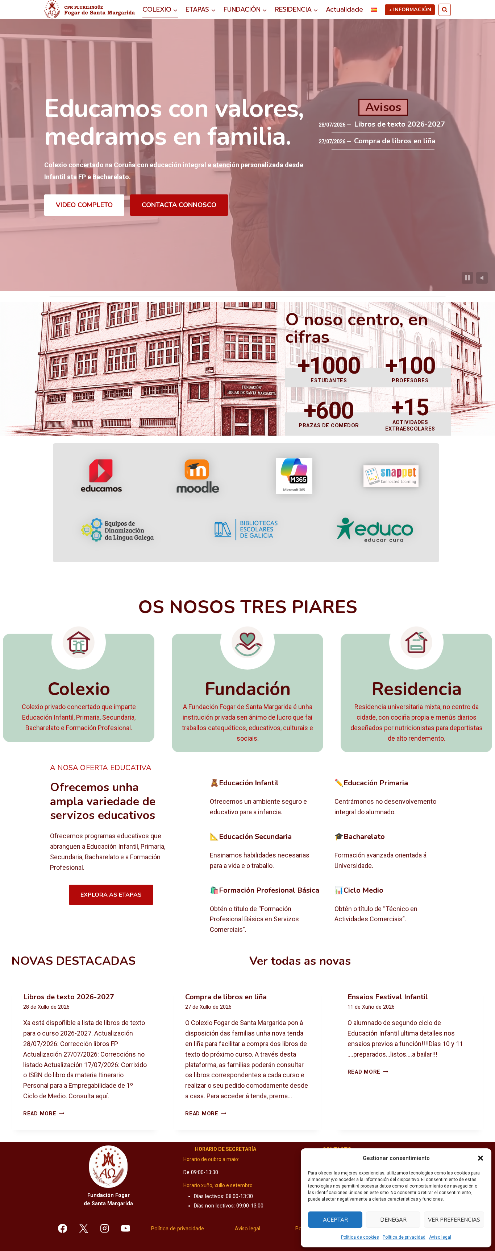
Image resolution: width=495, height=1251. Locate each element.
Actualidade (344, 9)
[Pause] (467, 278)
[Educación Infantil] (266, 797)
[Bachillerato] (391, 851)
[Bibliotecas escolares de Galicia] (246, 529)
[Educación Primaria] (391, 797)
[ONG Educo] (375, 530)
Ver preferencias (454, 1219)
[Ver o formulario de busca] (444, 10)
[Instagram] (105, 1228)
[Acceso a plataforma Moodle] (198, 475)
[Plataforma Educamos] (101, 476)
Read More (43, 1114)
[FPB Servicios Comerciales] (266, 910)
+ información (409, 9)
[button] (480, 1158)
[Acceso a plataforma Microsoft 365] (294, 476)
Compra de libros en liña (395, 141)
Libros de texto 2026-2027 (399, 124)
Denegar (393, 1219)
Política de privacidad (404, 1237)
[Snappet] (391, 476)
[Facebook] (63, 1228)
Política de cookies (360, 1237)
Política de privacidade (177, 1229)
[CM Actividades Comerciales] (391, 910)
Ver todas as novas (300, 961)
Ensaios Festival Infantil (388, 997)
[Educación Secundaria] (266, 851)
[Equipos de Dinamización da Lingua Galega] (117, 530)
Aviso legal (440, 1237)
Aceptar (335, 1219)
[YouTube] (125, 1228)
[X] (84, 1228)
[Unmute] (482, 278)
